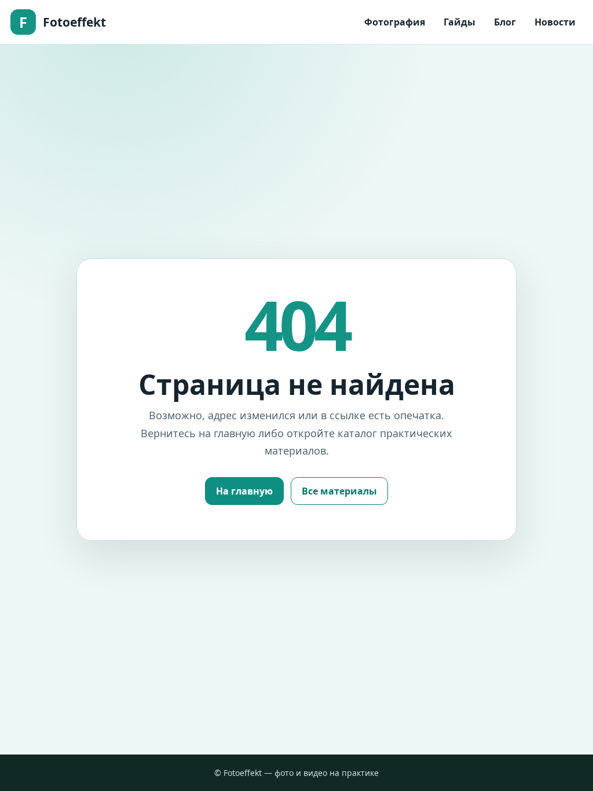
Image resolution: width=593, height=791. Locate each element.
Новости (555, 22)
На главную (244, 491)
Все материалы (339, 491)
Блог (505, 22)
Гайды (459, 22)
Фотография (394, 22)
